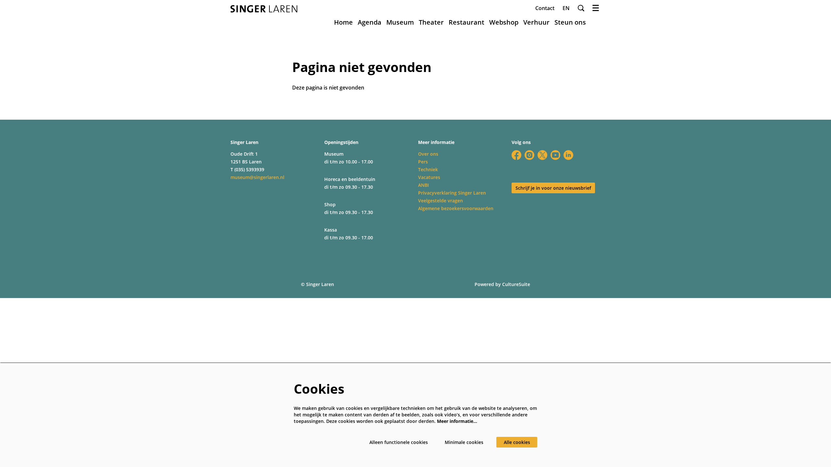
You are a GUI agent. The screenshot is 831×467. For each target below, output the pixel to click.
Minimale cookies (464, 442)
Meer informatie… (457, 421)
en (566, 8)
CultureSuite (516, 284)
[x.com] (542, 155)
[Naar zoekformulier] (581, 8)
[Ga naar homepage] (263, 9)
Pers (423, 162)
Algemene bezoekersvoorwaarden (455, 208)
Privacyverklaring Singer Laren (452, 193)
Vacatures (429, 177)
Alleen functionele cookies (398, 442)
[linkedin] (568, 155)
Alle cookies (517, 442)
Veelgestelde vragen (440, 201)
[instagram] (529, 155)
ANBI (423, 185)
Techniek (428, 169)
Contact (544, 8)
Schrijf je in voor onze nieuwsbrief (553, 188)
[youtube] (555, 155)
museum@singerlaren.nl (257, 177)
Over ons (428, 154)
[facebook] (516, 155)
